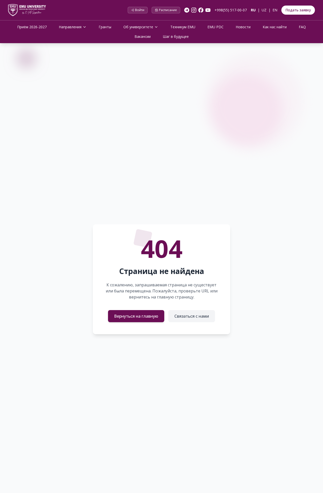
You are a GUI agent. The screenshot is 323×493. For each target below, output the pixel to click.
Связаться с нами (191, 316)
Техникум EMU (182, 26)
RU (253, 10)
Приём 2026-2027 (32, 26)
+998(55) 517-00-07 (230, 10)
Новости (243, 26)
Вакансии (142, 36)
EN (275, 10)
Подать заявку (298, 10)
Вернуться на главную (136, 316)
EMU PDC (215, 26)
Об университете (138, 26)
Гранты (105, 26)
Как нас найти (275, 26)
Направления (70, 26)
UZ (264, 10)
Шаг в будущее (176, 36)
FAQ (302, 26)
